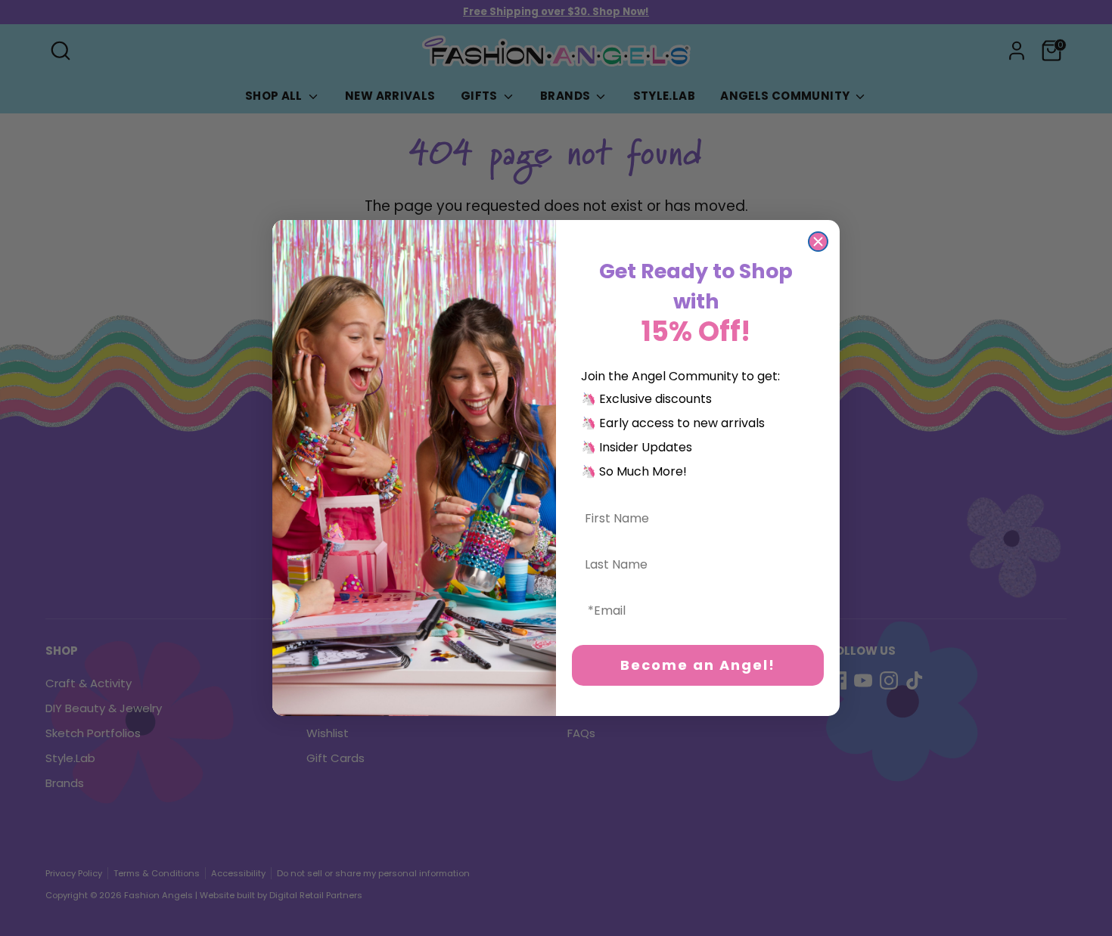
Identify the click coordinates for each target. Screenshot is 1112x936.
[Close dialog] (818, 241)
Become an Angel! (697, 665)
